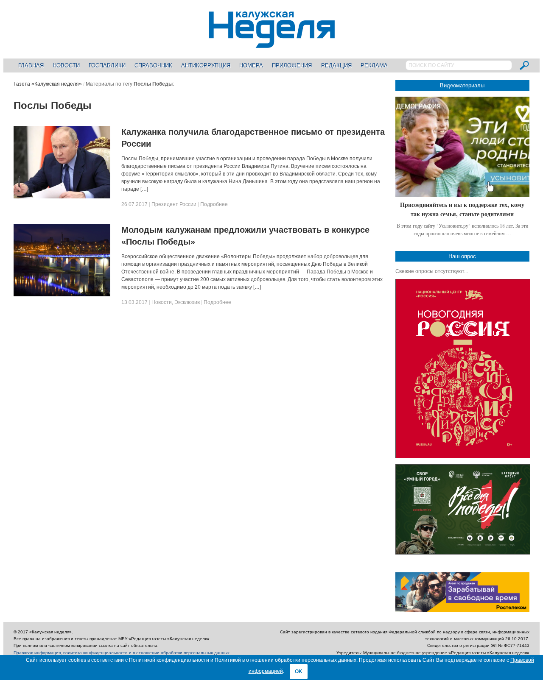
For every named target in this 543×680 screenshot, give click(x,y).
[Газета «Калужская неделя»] (271, 43)
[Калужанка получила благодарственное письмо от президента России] (62, 197)
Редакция (336, 65)
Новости (66, 65)
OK (298, 671)
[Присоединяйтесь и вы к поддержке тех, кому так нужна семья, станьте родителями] (462, 147)
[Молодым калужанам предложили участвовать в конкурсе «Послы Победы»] (62, 295)
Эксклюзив (187, 302)
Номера (251, 65)
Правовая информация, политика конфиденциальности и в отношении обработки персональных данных (122, 652)
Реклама (374, 65)
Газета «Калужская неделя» (48, 84)
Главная (31, 65)
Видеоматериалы (462, 85)
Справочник (153, 65)
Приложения (292, 65)
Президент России (173, 204)
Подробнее (214, 204)
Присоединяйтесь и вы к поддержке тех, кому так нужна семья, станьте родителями (462, 209)
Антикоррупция (205, 65)
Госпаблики (107, 65)
